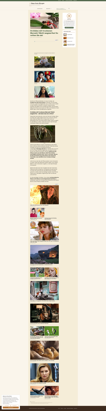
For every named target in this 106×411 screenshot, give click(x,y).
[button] (69, 8)
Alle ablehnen (15, 405)
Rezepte (48, 8)
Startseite (39, 8)
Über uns (59, 0)
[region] (11, 402)
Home (59, 408)
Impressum (75, 0)
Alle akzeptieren (10, 407)
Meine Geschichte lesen (69, 27)
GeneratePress (42, 408)
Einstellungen (7, 405)
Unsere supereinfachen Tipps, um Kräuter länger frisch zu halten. (39, 403)
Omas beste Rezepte (37, 3)
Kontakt (63, 0)
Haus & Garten (60, 8)
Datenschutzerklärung (69, 0)
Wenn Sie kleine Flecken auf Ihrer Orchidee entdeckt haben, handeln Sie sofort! (41, 402)
